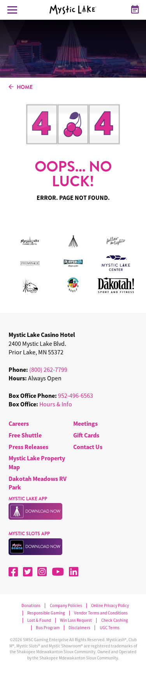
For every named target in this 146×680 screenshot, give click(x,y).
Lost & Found (39, 620)
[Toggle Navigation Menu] (12, 9)
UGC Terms (109, 627)
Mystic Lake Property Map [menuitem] (37, 462)
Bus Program (48, 627)
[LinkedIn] (73, 571)
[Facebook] (13, 571)
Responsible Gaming (46, 613)
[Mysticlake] (75, 10)
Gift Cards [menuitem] (86, 435)
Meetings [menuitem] (85, 423)
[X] (27, 571)
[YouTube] (58, 571)
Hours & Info (55, 404)
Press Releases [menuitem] (28, 447)
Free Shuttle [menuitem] (25, 435)
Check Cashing (114, 620)
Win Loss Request (76, 620)
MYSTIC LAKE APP (28, 498)
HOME (25, 87)
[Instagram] (42, 571)
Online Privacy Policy (110, 605)
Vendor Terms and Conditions (101, 613)
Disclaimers (79, 627)
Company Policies (66, 605)
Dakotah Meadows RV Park (38, 483)
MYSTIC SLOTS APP (29, 533)
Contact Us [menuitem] (87, 447)
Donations (30, 605)
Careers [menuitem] (19, 423)
